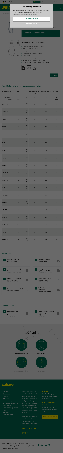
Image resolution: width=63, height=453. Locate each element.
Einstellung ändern (31, 23)
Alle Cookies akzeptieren (31, 18)
